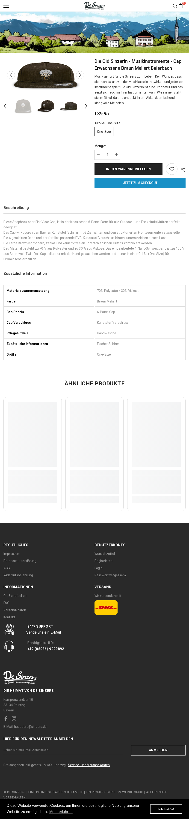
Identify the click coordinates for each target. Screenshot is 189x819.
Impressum (11, 554)
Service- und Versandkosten (89, 765)
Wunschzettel (104, 554)
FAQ (6, 603)
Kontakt (9, 617)
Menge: (100, 146)
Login (98, 568)
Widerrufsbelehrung (18, 575)
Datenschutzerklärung (20, 561)
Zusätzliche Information (25, 273)
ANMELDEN (158, 750)
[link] (32, 484)
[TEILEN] (181, 169)
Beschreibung (16, 207)
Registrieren (103, 561)
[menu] (6, 6)
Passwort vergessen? (110, 575)
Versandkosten (14, 610)
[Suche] (175, 6)
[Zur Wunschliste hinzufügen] (171, 169)
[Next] (80, 75)
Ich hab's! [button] (166, 809)
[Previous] (11, 75)
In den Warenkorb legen (128, 169)
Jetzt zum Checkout (140, 183)
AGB (6, 568)
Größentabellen (15, 596)
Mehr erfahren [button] (61, 812)
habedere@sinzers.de (25, 726)
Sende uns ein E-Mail (43, 632)
